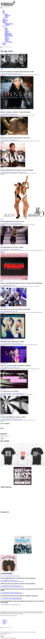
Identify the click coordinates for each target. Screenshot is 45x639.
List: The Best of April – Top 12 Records (9, 391)
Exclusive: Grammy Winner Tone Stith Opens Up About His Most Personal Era (18, 578)
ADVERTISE (4, 44)
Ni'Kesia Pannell (6, 172)
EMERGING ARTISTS (8, 33)
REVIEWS (6, 28)
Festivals (7, 598)
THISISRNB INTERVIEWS (9, 23)
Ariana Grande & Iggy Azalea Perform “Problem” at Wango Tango (15, 309)
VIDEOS (4, 19)
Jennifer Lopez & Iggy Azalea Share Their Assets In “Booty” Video (15, 137)
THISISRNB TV (7, 25)
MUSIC (4, 13)
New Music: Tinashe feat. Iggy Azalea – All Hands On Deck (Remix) (15, 112)
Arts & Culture (3, 598)
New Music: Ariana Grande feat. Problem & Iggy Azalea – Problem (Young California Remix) (21, 283)
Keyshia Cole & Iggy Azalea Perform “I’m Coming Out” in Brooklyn (15, 365)
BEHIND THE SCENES (8, 34)
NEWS (4, 11)
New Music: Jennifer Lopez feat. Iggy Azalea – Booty (12, 221)
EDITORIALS (7, 31)
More (4, 26)
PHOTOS (4, 21)
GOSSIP (6, 37)
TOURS (6, 29)
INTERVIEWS (5, 22)
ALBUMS (6, 14)
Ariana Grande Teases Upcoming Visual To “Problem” (12, 341)
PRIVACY (4, 621)
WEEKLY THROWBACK (8, 42)
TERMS (4, 622)
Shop (3, 10)
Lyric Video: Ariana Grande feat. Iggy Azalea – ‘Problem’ (13, 417)
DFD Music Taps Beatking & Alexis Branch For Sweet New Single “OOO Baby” (17, 71)
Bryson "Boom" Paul (7, 73)
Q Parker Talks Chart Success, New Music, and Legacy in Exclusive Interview (17, 583)
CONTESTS (7, 32)
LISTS (6, 27)
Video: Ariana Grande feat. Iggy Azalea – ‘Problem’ (11, 247)
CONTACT (5, 623)
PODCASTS (7, 39)
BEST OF (6, 17)
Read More (2, 75)
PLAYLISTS (7, 16)
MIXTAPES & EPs (8, 15)
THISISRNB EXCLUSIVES (9, 36)
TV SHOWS (7, 40)
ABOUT (4, 619)
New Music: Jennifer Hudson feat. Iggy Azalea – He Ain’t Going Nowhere (16, 170)
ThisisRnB (5, 114)
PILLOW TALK (7, 38)
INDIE (4, 43)
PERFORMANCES (5, 20)
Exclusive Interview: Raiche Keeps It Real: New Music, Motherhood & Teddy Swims (19, 595)
